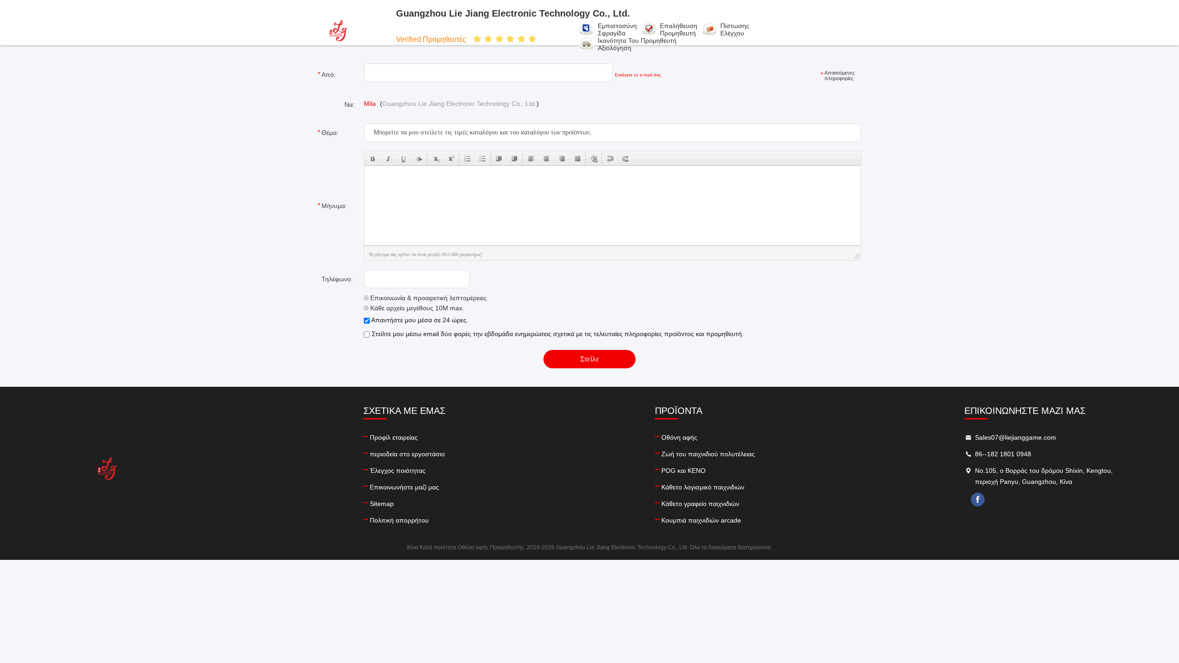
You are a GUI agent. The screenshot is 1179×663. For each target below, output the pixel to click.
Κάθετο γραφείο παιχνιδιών (700, 503)
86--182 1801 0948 (1003, 454)
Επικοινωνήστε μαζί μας (404, 487)
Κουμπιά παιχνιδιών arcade (701, 520)
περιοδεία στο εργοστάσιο (407, 454)
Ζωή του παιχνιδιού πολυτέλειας (708, 454)
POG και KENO (683, 470)
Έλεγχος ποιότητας (398, 470)
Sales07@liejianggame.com (1015, 437)
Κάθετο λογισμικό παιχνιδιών (702, 487)
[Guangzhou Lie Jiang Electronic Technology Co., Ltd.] (353, 30)
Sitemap (382, 503)
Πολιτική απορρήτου (399, 520)
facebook (978, 499)
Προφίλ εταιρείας (394, 437)
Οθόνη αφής (679, 437)
